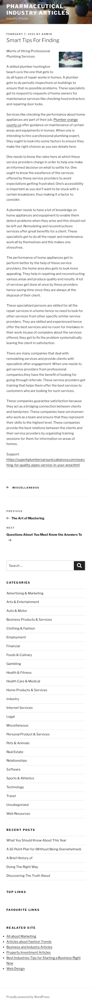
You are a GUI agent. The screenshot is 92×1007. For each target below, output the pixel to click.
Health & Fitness (19, 673)
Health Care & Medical (23, 681)
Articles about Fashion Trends (29, 942)
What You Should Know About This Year (36, 840)
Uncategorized (17, 805)
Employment (16, 637)
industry (12, 699)
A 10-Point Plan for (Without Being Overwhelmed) (43, 849)
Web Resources (18, 814)
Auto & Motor (16, 611)
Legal (10, 717)
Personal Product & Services (28, 734)
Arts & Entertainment (22, 602)
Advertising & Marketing (24, 593)
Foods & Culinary (19, 655)
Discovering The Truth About (28, 876)
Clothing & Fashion (20, 628)
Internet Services (19, 708)
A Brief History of (19, 858)
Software (13, 769)
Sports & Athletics (20, 778)
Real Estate (14, 752)
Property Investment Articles (28, 952)
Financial (13, 646)
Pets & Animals (18, 743)
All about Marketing (21, 936)
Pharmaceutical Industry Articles (38, 9)
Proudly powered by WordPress (27, 997)
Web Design (15, 969)
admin (47, 34)
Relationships (16, 761)
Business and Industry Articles (29, 947)
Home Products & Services (26, 690)
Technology (15, 787)
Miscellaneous (26, 487)
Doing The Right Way (22, 867)
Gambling (13, 664)
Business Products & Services (29, 620)
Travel (11, 796)
